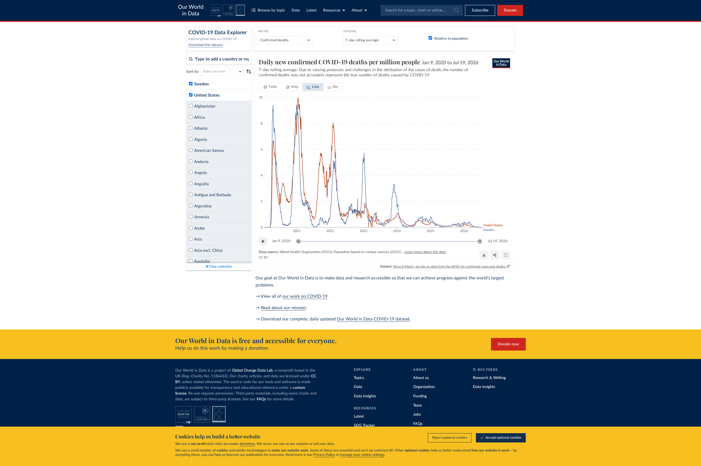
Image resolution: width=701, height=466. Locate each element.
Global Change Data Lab (252, 370)
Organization (424, 387)
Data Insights (365, 396)
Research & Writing (489, 378)
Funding (420, 396)
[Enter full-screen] (505, 255)
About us (421, 378)
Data (296, 10)
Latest (311, 10)
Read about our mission (283, 308)
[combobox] (422, 10)
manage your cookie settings (362, 455)
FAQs (261, 399)
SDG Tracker (364, 425)
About (357, 10)
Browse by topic (271, 10)
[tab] (270, 87)
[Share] (494, 255)
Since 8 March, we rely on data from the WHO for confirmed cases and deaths (449, 266)
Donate (510, 10)
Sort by (192, 72)
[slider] (298, 241)
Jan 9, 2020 (281, 241)
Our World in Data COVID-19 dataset (373, 319)
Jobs (417, 414)
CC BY (263, 257)
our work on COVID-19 (304, 296)
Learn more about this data (425, 252)
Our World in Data (190, 10)
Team (417, 405)
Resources (331, 10)
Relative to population (451, 38)
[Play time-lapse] (263, 241)
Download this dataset (205, 45)
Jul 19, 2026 (498, 241)
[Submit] (456, 10)
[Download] (483, 255)
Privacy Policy (324, 455)
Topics (359, 378)
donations (247, 444)
